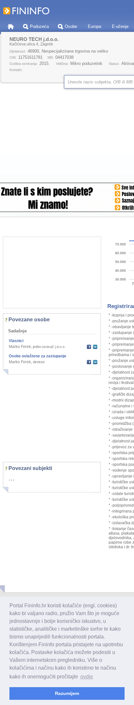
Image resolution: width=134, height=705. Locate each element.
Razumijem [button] (67, 693)
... (12, 478)
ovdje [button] (86, 676)
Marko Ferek (20, 346)
